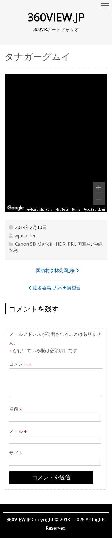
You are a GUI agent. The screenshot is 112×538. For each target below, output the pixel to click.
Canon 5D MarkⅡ (34, 244)
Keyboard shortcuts (39, 209)
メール (18, 431)
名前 (15, 409)
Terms (76, 209)
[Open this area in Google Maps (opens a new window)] (15, 208)
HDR (60, 244)
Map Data (61, 209)
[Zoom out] (99, 199)
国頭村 (84, 244)
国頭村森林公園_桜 (55, 270)
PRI (71, 244)
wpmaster (25, 235)
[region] (56, 143)
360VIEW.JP (56, 16)
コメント (20, 364)
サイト (16, 453)
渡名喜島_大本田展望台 (57, 288)
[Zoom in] (99, 187)
